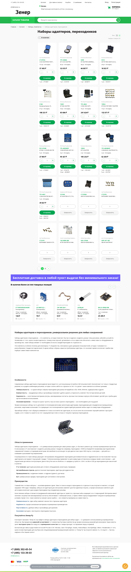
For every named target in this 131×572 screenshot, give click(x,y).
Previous (110, 286)
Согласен (95, 566)
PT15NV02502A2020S (23, 307)
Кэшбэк (68, 2)
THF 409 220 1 (61, 307)
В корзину (47, 78)
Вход (106, 2)
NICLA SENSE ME (103, 307)
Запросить (68, 212)
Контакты (88, 2)
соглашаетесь (69, 566)
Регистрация (115, 2)
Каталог (43, 2)
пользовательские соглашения (111, 558)
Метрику (49, 566)
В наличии (45, 38)
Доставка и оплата (55, 2)
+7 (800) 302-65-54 (21, 549)
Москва (43, 6)
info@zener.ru (15, 7)
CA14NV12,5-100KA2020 (40, 308)
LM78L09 (80, 307)
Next (114, 286)
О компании (77, 2)
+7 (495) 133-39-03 (17, 2)
